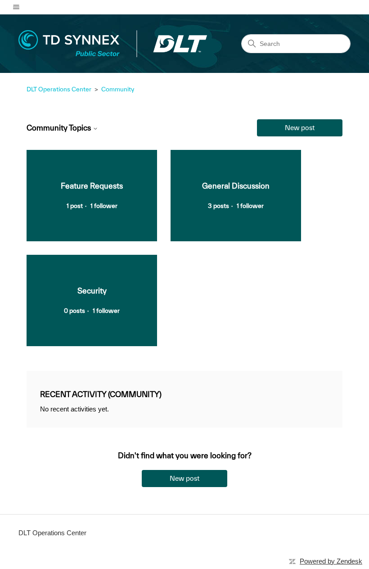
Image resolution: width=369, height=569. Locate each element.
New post (300, 127)
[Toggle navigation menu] (16, 7)
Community (117, 89)
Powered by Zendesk (331, 561)
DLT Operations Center (59, 89)
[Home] (112, 43)
